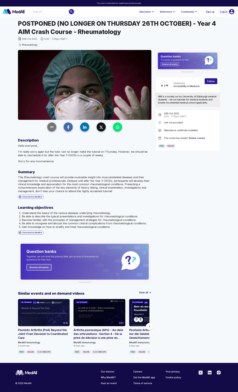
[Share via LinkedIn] (84, 126)
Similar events (197, 138)
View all (145, 292)
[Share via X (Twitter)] (101, 126)
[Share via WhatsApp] (117, 126)
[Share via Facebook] (68, 126)
